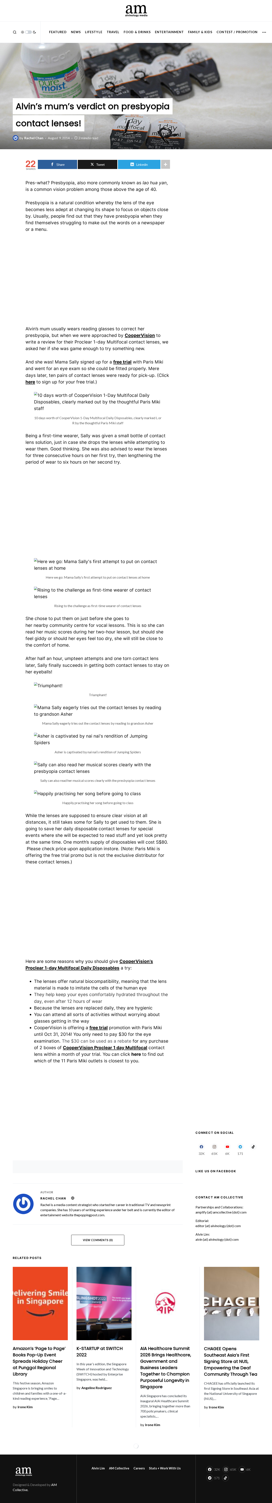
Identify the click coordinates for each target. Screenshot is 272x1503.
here (136, 1054)
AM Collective (119, 1468)
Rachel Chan (53, 1198)
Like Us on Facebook (216, 1171)
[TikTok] (253, 1149)
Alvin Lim (98, 1468)
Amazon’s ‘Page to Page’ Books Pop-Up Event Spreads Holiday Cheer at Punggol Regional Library (39, 1361)
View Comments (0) (98, 1240)
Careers (139, 1468)
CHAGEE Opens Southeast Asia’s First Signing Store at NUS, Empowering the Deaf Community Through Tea (230, 1361)
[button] (15, 32)
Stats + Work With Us (165, 1468)
